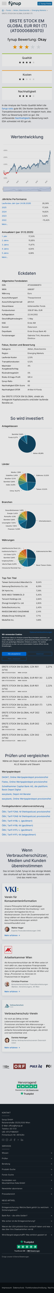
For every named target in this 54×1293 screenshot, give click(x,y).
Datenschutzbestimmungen (41, 632)
